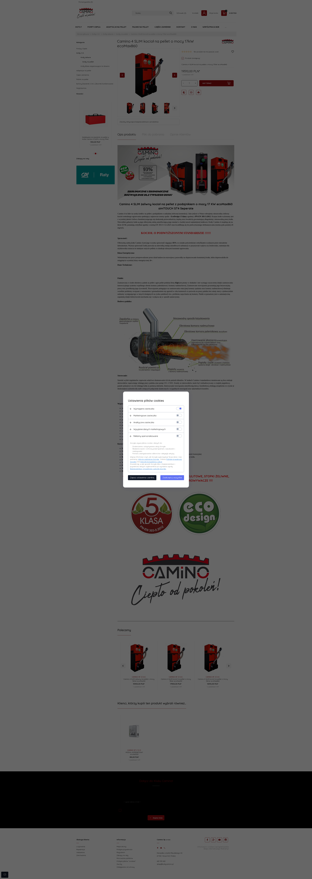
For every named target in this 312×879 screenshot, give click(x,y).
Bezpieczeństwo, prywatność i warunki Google (148, 469)
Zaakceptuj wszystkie (172, 477)
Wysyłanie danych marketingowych (149, 429)
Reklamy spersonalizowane (145, 436)
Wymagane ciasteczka (143, 409)
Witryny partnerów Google (148, 459)
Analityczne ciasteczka (143, 422)
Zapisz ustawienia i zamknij (142, 477)
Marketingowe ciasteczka (144, 415)
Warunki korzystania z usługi (151, 462)
